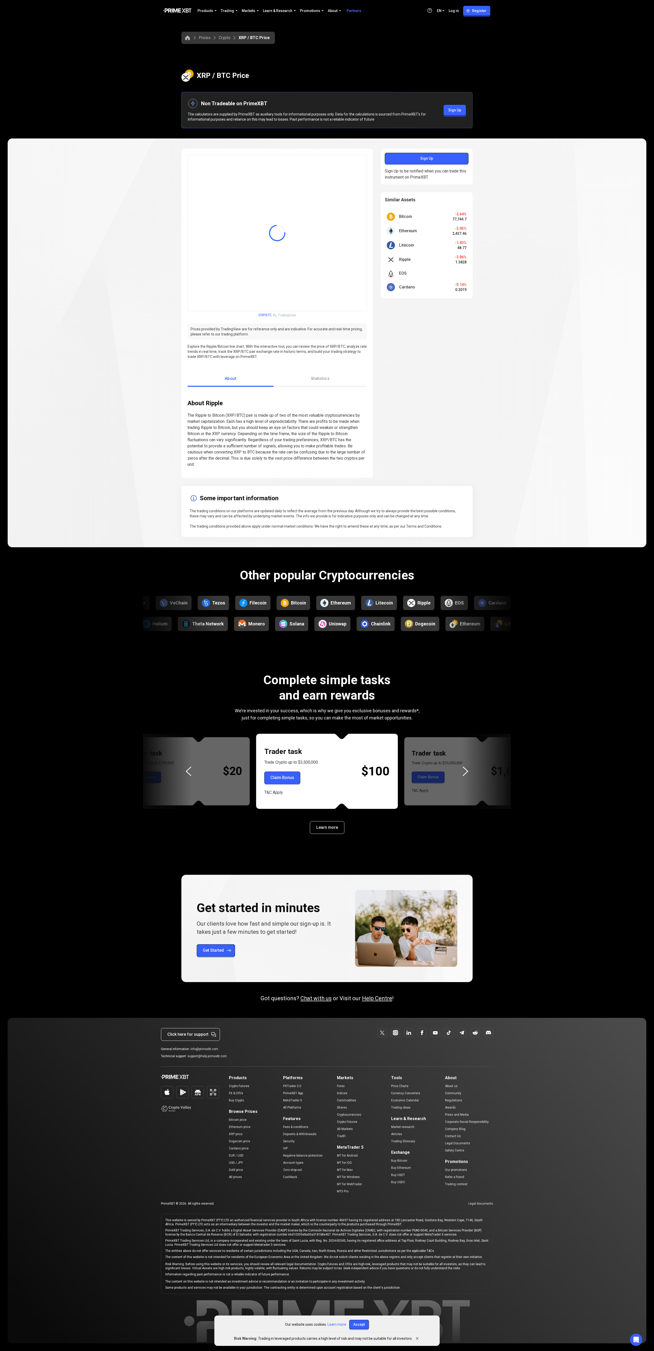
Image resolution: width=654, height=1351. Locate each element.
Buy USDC (398, 1182)
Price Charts (399, 1086)
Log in (454, 11)
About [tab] (230, 378)
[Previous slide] (188, 771)
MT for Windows (348, 1177)
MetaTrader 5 (292, 1100)
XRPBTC (265, 315)
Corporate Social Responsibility (467, 1122)
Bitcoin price (238, 1120)
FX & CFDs (236, 1093)
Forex (341, 1086)
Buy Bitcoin (399, 1160)
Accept (359, 1324)
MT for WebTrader (349, 1184)
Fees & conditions (295, 1127)
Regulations (453, 1100)
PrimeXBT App (293, 1093)
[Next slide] (465, 771)
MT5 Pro (342, 1191)
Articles (396, 1134)
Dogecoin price (239, 1141)
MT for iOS (344, 1162)
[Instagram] (395, 1032)
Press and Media (457, 1114)
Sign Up (454, 110)
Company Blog (455, 1129)
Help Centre (377, 998)
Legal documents (480, 1203)
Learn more (327, 827)
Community (453, 1093)
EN (439, 11)
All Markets (345, 1129)
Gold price (236, 1170)
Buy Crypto (236, 1100)
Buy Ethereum (401, 1168)
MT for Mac (345, 1170)
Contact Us (453, 1136)
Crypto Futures (239, 1086)
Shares (342, 1107)
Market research (402, 1127)
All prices (235, 1177)
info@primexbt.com (204, 1049)
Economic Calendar (405, 1100)
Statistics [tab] (320, 378)
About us (451, 1086)
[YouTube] (435, 1032)
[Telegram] (461, 1032)
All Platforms (292, 1107)
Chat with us (316, 998)
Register (479, 11)
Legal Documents (457, 1143)
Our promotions (456, 1170)
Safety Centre (454, 1150)
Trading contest (456, 1184)
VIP (285, 1148)
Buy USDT (398, 1175)
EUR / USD (236, 1155)
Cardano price (239, 1148)
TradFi (341, 1136)
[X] (382, 1032)
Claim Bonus (144, 777)
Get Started (213, 950)
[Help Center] (430, 10)
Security (289, 1141)
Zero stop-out (292, 1170)
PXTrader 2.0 (292, 1086)
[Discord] (488, 1032)
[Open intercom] (636, 1340)
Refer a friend (454, 1177)
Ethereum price (239, 1127)
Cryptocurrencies (349, 1114)
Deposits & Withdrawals (300, 1134)
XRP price (235, 1134)
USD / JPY (236, 1162)
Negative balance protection (303, 1155)
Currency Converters (405, 1093)
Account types (293, 1162)
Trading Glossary (403, 1141)
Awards (450, 1107)
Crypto (224, 37)
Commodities (346, 1100)
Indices (342, 1093)
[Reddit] (475, 1032)
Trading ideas (401, 1107)
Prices (205, 37)
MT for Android (347, 1155)
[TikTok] (448, 1032)
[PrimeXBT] (177, 10)
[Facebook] (422, 1032)
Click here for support (187, 1034)
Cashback (290, 1177)
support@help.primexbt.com (207, 1056)
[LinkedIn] (408, 1032)
